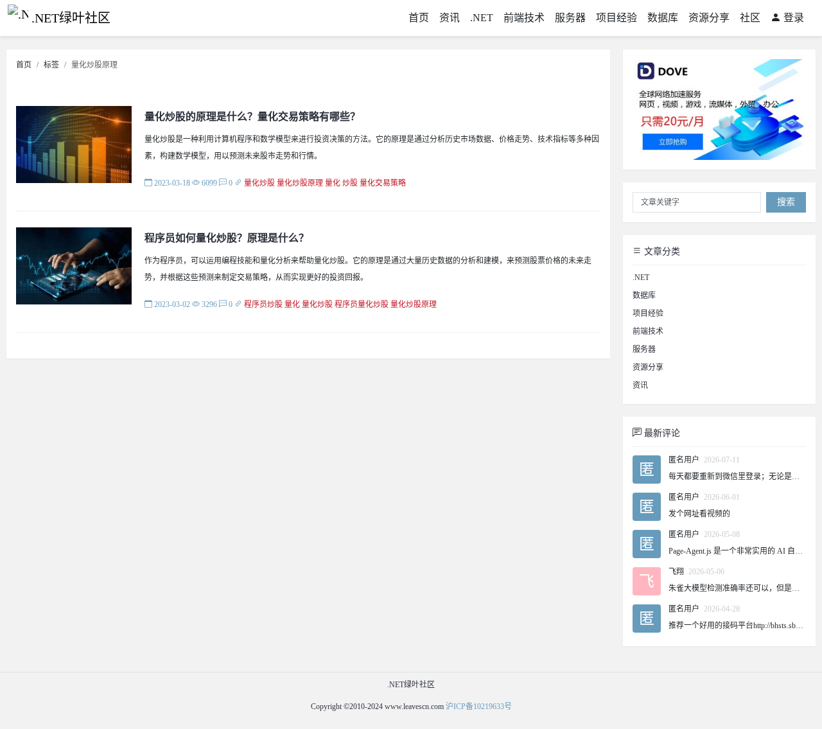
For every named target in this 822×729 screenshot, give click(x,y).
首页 (418, 17)
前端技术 (524, 17)
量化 (332, 183)
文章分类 (661, 251)
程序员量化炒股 (362, 304)
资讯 (449, 17)
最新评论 (661, 433)
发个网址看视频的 (699, 513)
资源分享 (709, 17)
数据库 (662, 17)
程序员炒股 (263, 304)
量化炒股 (259, 183)
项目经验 (616, 17)
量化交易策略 (383, 183)
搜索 (786, 202)
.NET (481, 17)
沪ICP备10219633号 (479, 706)
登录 (792, 17)
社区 (750, 17)
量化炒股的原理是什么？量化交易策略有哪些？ (252, 116)
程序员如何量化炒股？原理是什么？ (226, 238)
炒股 (350, 183)
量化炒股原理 (300, 183)
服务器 (570, 17)
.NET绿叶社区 (70, 18)
